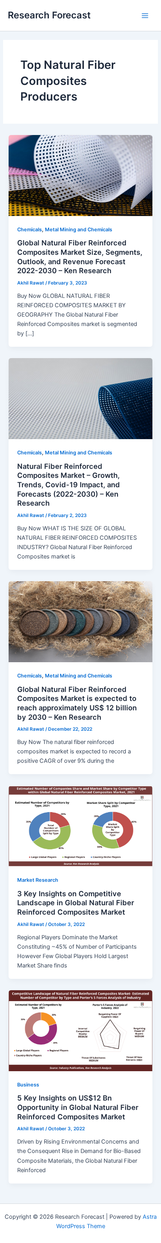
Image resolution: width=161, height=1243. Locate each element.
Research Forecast (49, 15)
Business (28, 1085)
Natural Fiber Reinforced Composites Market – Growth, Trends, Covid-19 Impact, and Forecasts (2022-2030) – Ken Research (68, 485)
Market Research (37, 880)
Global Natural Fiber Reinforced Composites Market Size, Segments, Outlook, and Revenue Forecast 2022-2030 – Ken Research (79, 256)
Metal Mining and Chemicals (78, 229)
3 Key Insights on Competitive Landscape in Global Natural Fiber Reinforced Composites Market (75, 902)
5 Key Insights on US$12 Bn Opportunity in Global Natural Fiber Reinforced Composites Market (77, 1107)
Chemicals (29, 229)
